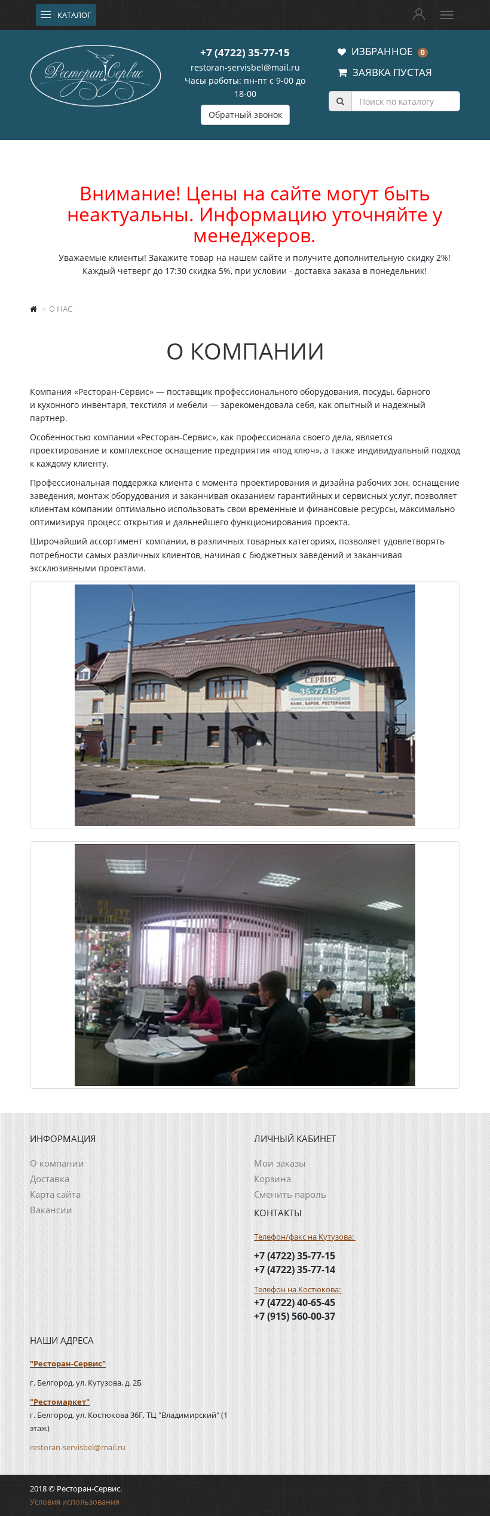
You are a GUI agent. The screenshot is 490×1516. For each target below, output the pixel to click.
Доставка (49, 1179)
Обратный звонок (245, 114)
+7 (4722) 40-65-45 (294, 1302)
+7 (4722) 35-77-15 (245, 52)
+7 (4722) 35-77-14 (294, 1269)
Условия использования (75, 1501)
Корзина (272, 1179)
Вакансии (51, 1210)
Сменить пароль (290, 1194)
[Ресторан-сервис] (95, 73)
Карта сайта (55, 1194)
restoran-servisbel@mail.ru (245, 67)
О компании (57, 1163)
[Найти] (340, 101)
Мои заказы (280, 1163)
